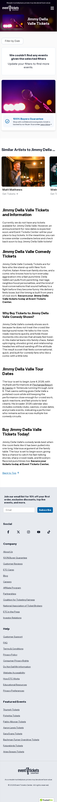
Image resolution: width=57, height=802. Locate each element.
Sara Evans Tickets (12, 733)
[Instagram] (28, 532)
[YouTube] (39, 532)
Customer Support (12, 636)
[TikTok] (49, 532)
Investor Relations (12, 617)
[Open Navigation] (52, 8)
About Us (8, 551)
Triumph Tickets (11, 709)
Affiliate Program (12, 587)
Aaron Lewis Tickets (13, 727)
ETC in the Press (11, 611)
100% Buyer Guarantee (15, 557)
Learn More (45, 124)
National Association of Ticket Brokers (22, 605)
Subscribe (45, 509)
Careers (7, 581)
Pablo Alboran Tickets (14, 721)
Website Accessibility (14, 672)
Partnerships (9, 593)
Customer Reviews (12, 563)
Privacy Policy (10, 654)
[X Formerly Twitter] (18, 532)
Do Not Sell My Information (17, 666)
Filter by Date (12, 41)
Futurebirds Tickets (13, 745)
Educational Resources (15, 684)
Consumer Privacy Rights (16, 660)
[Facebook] (8, 532)
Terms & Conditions (13, 648)
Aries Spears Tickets (13, 751)
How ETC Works (11, 678)
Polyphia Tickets (11, 715)
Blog (5, 575)
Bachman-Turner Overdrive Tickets (21, 739)
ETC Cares (8, 569)
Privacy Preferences (13, 690)
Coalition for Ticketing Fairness (19, 599)
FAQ (5, 642)
